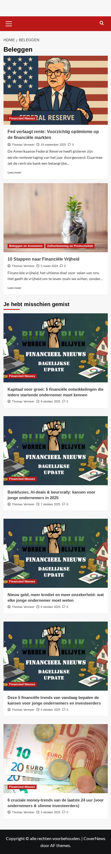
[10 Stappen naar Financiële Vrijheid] (56, 217)
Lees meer (15, 172)
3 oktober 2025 (50, 812)
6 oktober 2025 (50, 606)
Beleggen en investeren (26, 245)
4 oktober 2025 (50, 709)
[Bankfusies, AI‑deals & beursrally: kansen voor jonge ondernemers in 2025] (56, 450)
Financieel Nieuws (22, 118)
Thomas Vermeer (23, 144)
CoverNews (94, 838)
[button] (9, 23)
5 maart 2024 (49, 266)
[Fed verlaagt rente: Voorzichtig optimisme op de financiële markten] (56, 90)
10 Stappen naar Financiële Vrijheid (43, 259)
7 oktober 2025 (50, 504)
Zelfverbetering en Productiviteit (70, 245)
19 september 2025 (53, 144)
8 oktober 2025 (50, 401)
